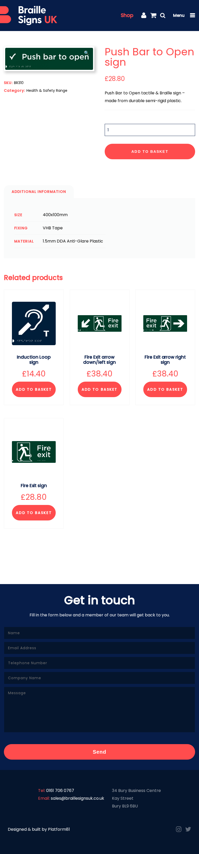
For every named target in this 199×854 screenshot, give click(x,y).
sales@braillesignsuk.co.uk (77, 798)
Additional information (39, 191)
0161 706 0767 (60, 790)
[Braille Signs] (28, 15)
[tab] (39, 191)
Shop (127, 15)
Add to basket (149, 151)
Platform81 (59, 829)
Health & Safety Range (46, 90)
